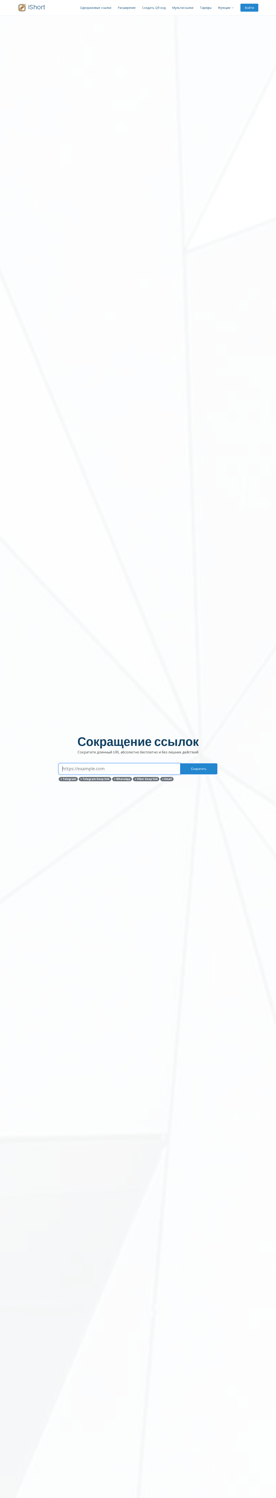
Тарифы (206, 8)
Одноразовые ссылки (95, 8)
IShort (35, 7)
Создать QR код (154, 8)
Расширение (127, 8)
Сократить (199, 769)
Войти (249, 8)
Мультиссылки (182, 8)
